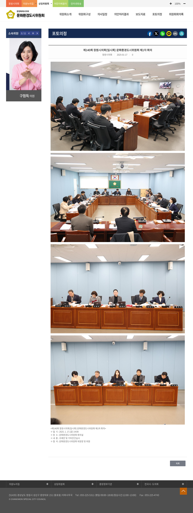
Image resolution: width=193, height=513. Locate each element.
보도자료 (140, 14)
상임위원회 (59, 484)
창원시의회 (14, 3)
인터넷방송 (76, 3)
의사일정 (102, 14)
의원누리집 (14, 484)
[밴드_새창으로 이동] (162, 36)
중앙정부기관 (105, 484)
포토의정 (157, 14)
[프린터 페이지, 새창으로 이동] (181, 36)
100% (178, 3)
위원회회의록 (176, 14)
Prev (29, 33)
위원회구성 (84, 14)
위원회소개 (65, 14)
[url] (175, 36)
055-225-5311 (87, 495)
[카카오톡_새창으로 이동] (168, 36)
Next (37, 33)
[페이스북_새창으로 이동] (149, 36)
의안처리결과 (121, 14)
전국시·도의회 (152, 484)
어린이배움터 (60, 3)
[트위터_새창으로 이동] (156, 36)
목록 (178, 463)
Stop (33, 33)
